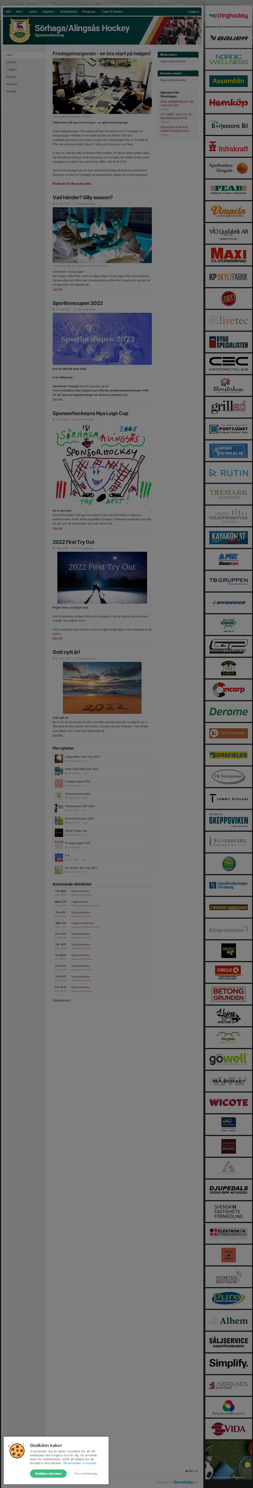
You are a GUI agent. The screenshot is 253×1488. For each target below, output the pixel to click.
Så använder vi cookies (79, 1463)
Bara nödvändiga (86, 1473)
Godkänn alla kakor (48, 1473)
